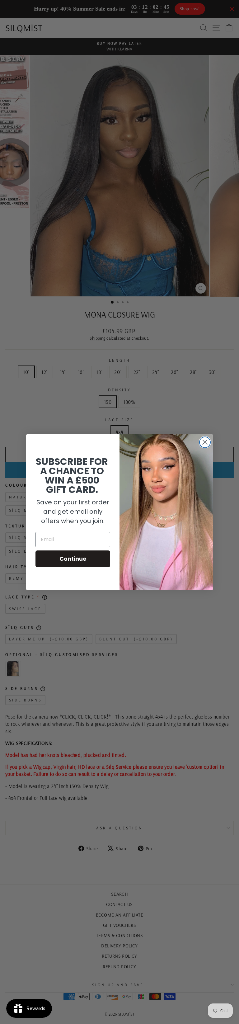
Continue (73, 559)
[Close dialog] (204, 442)
